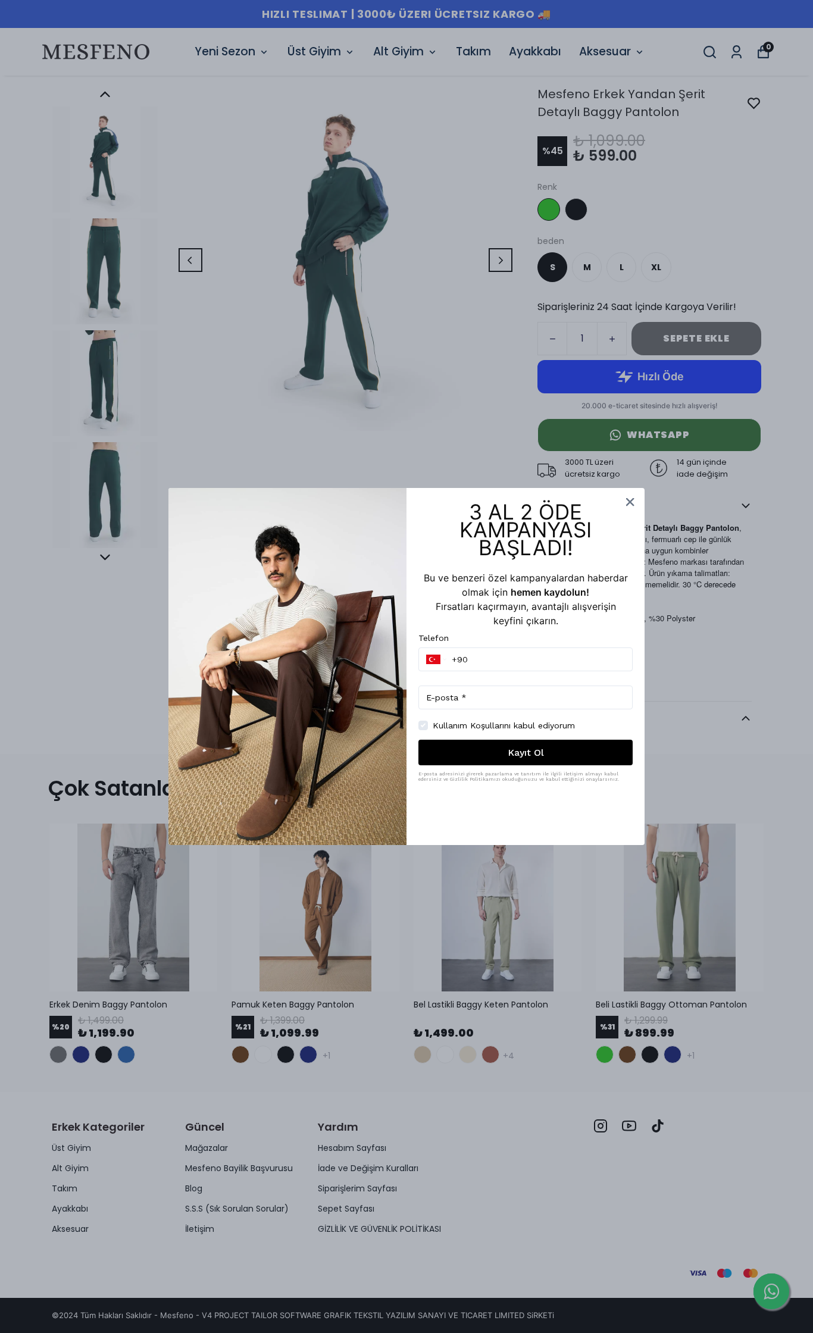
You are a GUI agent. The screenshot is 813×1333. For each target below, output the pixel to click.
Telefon (433, 638)
